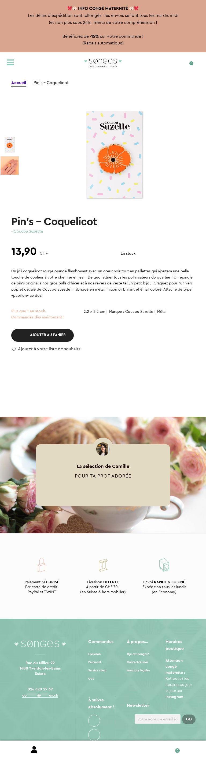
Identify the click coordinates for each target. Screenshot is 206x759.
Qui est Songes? (138, 654)
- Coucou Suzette (27, 232)
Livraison (94, 654)
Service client (97, 670)
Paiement (94, 662)
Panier (171, 748)
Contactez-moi (137, 662)
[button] (45, 349)
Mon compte (34, 750)
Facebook (94, 721)
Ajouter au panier (48, 335)
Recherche (103, 750)
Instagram (94, 735)
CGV (91, 678)
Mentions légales (138, 670)
